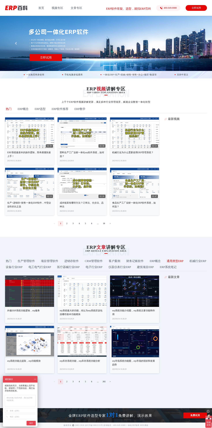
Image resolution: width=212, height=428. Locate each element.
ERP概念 (23, 108)
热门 (9, 108)
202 (104, 382)
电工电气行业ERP (40, 267)
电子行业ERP (94, 267)
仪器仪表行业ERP (119, 267)
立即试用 (196, 8)
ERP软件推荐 (60, 108)
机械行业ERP (198, 261)
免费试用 (195, 415)
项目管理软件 (49, 261)
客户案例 (114, 261)
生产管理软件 (26, 261)
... (98, 223)
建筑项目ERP (145, 267)
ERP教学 (79, 108)
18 (104, 223)
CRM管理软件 (94, 261)
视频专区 (57, 7)
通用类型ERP (175, 261)
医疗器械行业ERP (68, 267)
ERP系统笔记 (168, 267)
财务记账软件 (135, 261)
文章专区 (76, 7)
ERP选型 (40, 108)
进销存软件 (71, 261)
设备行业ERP (14, 267)
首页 (41, 7)
